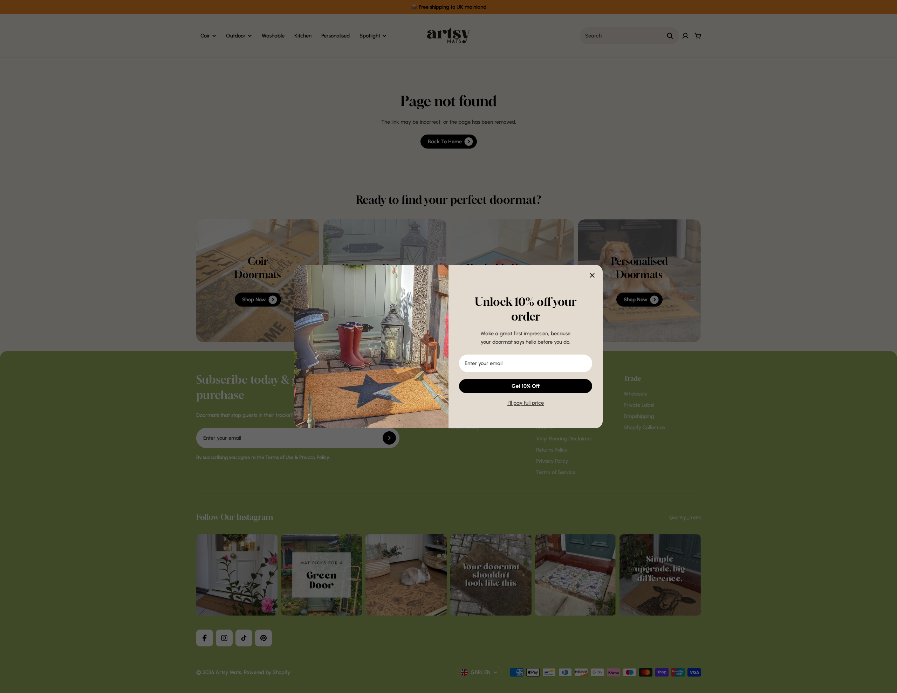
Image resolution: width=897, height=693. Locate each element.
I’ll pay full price (525, 403)
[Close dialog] (592, 275)
